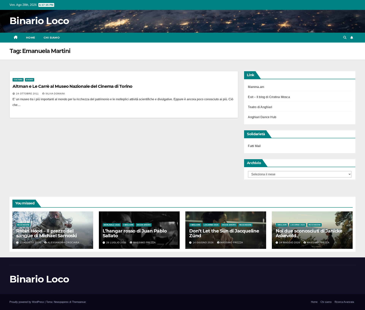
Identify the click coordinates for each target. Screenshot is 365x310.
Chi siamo (52, 37)
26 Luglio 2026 (116, 242)
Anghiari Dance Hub (262, 117)
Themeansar (79, 302)
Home (30, 37)
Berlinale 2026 (112, 225)
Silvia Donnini (55, 93)
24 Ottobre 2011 (28, 93)
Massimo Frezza (144, 242)
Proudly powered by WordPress (27, 302)
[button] (344, 37)
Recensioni (23, 225)
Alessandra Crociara (63, 242)
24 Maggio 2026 (290, 242)
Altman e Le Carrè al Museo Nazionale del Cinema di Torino (72, 86)
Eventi (29, 80)
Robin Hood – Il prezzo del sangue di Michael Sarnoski (46, 233)
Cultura (18, 80)
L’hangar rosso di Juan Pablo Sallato (135, 233)
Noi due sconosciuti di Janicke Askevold (309, 233)
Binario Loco (39, 21)
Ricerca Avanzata (344, 302)
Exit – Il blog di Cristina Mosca (269, 97)
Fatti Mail (254, 146)
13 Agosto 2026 (31, 242)
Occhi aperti (144, 225)
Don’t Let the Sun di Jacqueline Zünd (224, 233)
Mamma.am (256, 87)
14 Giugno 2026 (203, 242)
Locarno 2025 (211, 225)
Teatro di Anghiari (260, 107)
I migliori (128, 225)
